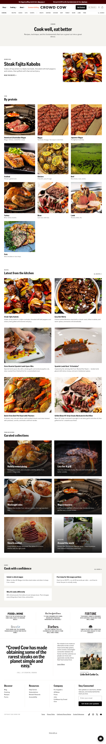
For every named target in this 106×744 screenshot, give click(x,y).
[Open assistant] (101, 739)
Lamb (79, 13)
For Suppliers (58, 690)
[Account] (99, 7)
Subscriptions (33, 692)
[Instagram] (93, 714)
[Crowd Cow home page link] (53, 7)
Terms (43, 714)
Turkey (67, 13)
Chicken (55, 13)
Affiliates (57, 692)
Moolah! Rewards (34, 694)
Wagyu (41, 13)
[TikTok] (89, 714)
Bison (73, 13)
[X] (97, 714)
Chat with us (53, 733)
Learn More (61, 664)
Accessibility (33, 697)
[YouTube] (101, 714)
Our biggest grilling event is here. (28, 2)
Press (56, 694)
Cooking (4, 13)
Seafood (48, 13)
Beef (61, 13)
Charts (32, 13)
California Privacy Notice (64, 714)
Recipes (14, 13)
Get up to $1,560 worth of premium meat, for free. (70, 2)
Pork (84, 13)
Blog (5, 690)
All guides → (98, 569)
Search (102, 13)
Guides (20, 13)
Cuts (26, 13)
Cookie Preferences (78, 714)
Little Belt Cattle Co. (89, 674)
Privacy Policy (51, 714)
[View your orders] (102, 7)
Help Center (33, 690)
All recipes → (98, 274)
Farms (6, 697)
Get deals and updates (90, 704)
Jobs (55, 697)
